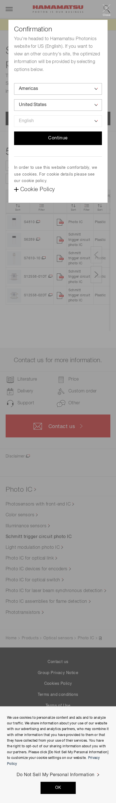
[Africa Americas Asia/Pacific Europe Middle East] (58, 89)
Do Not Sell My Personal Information (56, 775)
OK (58, 788)
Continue (58, 138)
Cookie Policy (37, 189)
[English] (58, 121)
